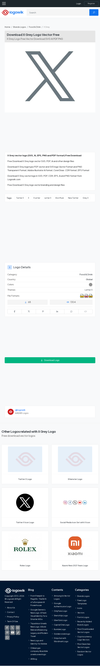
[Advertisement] (50, 134)
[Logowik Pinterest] (7, 632)
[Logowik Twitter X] (12, 627)
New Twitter (73, 198)
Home (7, 27)
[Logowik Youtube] (12, 632)
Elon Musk (59, 198)
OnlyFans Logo (60, 611)
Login (78, 3)
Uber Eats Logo (60, 620)
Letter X (47, 198)
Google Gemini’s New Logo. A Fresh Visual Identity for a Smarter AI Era (38, 614)
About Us (11, 607)
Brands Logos (19, 27)
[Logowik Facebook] (7, 627)
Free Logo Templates (82, 602)
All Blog (33, 659)
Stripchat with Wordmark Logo (61, 639)
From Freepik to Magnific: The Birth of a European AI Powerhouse (38, 600)
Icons (79, 608)
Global (89, 279)
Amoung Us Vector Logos (62, 597)
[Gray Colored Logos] (91, 285)
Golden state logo (62, 634)
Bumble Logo (60, 629)
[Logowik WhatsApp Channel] (7, 637)
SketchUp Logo (61, 615)
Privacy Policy (13, 616)
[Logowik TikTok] (18, 632)
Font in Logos (83, 617)
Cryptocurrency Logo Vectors (84, 638)
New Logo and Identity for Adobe (38, 642)
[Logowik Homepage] (12, 12)
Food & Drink (35, 27)
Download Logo (52, 360)
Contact (11, 612)
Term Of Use (12, 621)
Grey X (86, 198)
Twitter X (20, 198)
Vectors (80, 612)
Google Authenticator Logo (62, 605)
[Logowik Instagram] (17, 627)
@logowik (20, 410)
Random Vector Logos (84, 653)
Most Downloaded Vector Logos (85, 630)
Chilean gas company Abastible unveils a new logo (39, 651)
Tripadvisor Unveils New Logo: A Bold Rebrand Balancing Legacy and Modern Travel (39, 629)
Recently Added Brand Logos (84, 623)
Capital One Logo (62, 625)
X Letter (36, 198)
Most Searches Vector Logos (83, 645)
